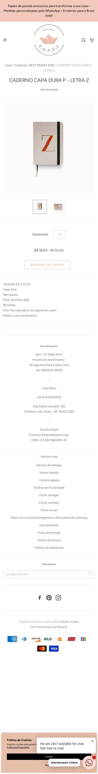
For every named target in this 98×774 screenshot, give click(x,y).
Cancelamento (49, 525)
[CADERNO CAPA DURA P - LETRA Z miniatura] (40, 207)
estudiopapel (49, 89)
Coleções (20, 65)
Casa (8, 65)
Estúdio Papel (69, 621)
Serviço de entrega (49, 465)
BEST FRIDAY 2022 (41, 65)
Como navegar (49, 495)
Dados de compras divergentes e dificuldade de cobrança (49, 517)
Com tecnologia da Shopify (48, 627)
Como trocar (49, 510)
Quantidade (40, 234)
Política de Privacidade (49, 487)
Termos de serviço (49, 540)
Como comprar (49, 502)
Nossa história (49, 472)
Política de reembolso (49, 547)
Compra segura (49, 480)
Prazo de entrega (49, 532)
